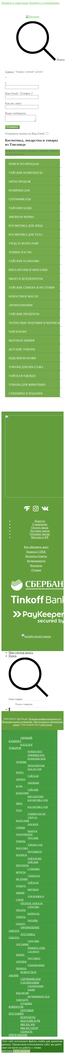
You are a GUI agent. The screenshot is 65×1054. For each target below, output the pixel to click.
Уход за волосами (23, 243)
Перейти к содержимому (44, 3)
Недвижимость (36, 560)
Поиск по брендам (24, 163)
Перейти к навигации (14, 3)
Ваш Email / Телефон (19, 93)
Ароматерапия (20, 305)
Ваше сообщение (15, 113)
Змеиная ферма (21, 216)
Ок (15, 1050)
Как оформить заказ (36, 547)
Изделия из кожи (22, 358)
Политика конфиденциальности (44, 719)
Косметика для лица (26, 225)
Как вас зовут (13, 103)
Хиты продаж (20, 181)
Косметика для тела (25, 234)
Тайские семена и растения (32, 287)
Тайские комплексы (25, 172)
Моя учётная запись (21, 652)
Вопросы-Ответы (36, 556)
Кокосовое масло (23, 296)
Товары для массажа (26, 367)
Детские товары (22, 349)
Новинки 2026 (19, 190)
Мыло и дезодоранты (26, 278)
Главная (9, 71)
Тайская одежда (22, 375)
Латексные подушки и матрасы (34, 322)
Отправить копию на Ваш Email (24, 133)
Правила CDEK (36, 551)
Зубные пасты (20, 252)
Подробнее (23, 1050)
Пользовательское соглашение (17, 721)
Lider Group (46, 724)
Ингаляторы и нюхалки (28, 269)
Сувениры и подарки (26, 393)
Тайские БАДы (20, 208)
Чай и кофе (18, 331)
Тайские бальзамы (24, 261)
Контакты (36, 565)
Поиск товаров (15, 699)
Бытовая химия (21, 340)
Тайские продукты (24, 314)
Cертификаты (20, 199)
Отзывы (36, 570)
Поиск (13, 655)
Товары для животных (27, 384)
